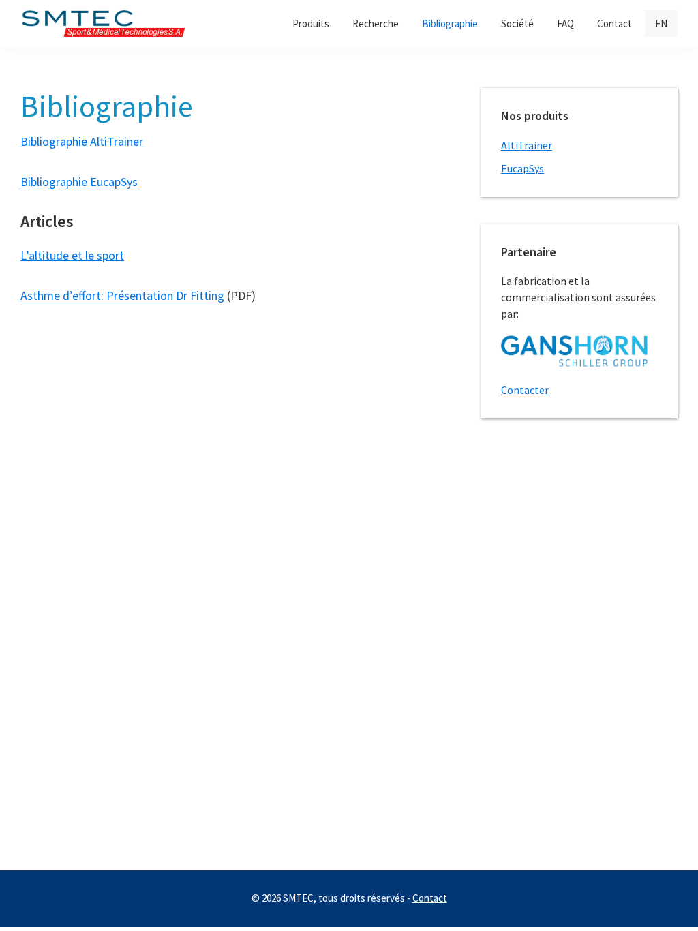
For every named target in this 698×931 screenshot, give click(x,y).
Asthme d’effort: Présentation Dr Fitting (122, 295)
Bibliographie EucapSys (79, 181)
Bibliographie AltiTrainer (81, 141)
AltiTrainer (526, 145)
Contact (429, 897)
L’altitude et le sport (72, 255)
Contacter (525, 390)
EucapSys (522, 168)
